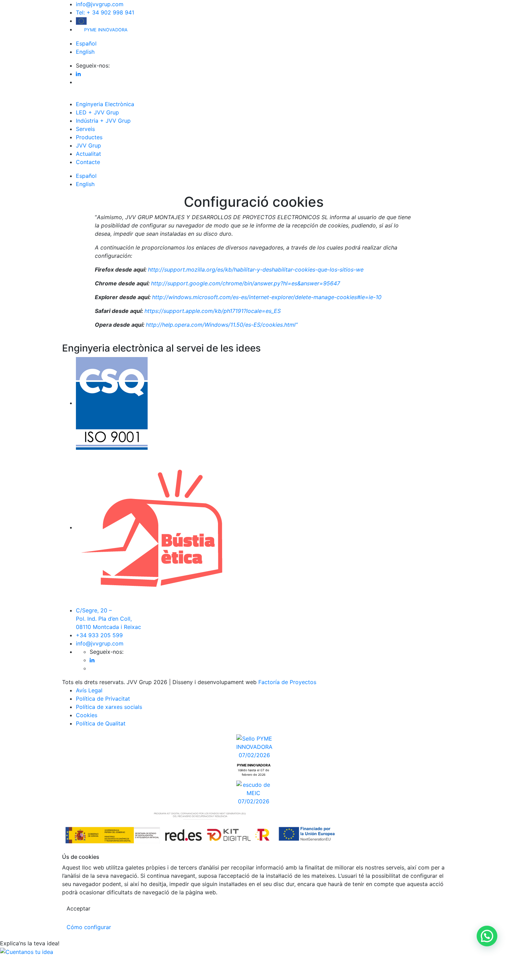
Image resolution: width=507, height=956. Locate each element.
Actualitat (88, 153)
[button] (487, 936)
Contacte (88, 162)
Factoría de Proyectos (287, 682)
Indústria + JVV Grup (103, 120)
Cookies (86, 715)
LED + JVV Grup (97, 112)
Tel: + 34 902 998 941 (105, 12)
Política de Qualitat (101, 723)
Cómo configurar (89, 927)
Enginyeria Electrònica (105, 104)
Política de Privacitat (103, 698)
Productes (89, 137)
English (85, 51)
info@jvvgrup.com (99, 4)
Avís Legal (89, 690)
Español (86, 43)
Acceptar (78, 908)
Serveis (85, 128)
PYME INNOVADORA (105, 29)
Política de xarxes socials (109, 706)
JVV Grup (88, 145)
